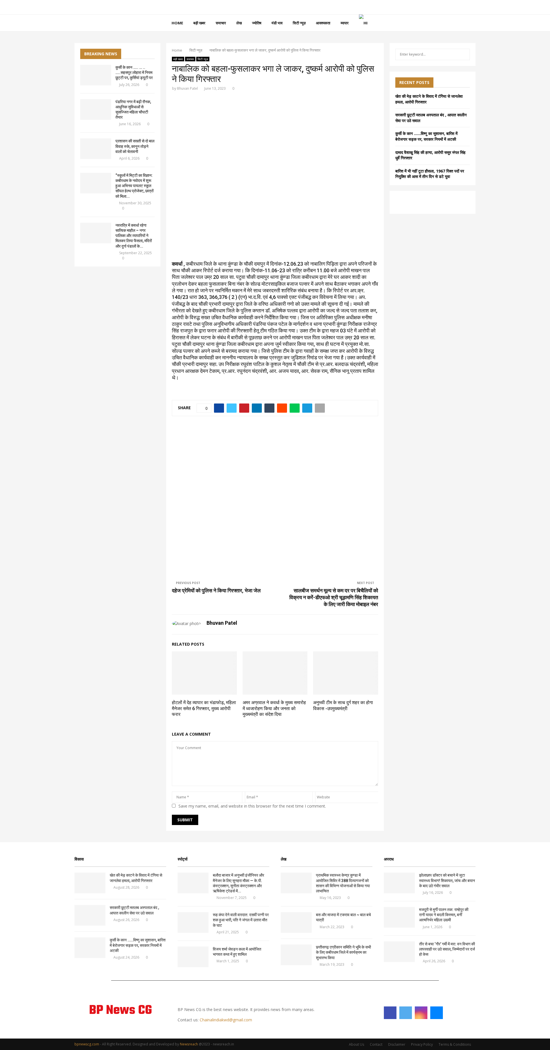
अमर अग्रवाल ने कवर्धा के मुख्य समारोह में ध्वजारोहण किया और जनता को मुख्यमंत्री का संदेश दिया (274, 708)
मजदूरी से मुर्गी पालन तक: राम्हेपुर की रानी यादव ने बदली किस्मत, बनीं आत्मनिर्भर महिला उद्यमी (444, 914)
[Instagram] (421, 1012)
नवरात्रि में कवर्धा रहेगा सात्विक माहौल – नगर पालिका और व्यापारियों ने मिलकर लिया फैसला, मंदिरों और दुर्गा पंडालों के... (133, 235)
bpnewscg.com (86, 1044)
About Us (356, 1044)
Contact (376, 1044)
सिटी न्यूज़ (299, 23)
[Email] (436, 1012)
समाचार (221, 23)
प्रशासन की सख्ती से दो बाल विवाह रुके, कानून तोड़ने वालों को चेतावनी (134, 146)
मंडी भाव (277, 23)
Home (177, 23)
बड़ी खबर (199, 23)
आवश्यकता (323, 23)
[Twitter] (405, 1012)
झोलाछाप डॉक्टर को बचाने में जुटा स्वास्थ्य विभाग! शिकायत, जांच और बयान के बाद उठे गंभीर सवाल (447, 880)
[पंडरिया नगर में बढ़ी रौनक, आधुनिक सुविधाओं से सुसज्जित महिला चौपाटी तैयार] (95, 109)
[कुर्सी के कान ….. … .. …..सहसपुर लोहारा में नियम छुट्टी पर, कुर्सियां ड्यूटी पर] (95, 75)
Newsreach (189, 1044)
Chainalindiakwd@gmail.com (226, 1019)
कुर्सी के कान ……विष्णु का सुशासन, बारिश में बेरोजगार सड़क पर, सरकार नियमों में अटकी (426, 136)
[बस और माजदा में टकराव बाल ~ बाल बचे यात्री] (296, 922)
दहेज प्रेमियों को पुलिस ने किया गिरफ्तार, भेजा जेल (216, 590)
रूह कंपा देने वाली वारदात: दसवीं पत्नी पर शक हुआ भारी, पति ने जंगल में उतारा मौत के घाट (241, 919)
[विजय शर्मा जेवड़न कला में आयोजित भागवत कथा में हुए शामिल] (193, 957)
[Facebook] (390, 1012)
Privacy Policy (422, 1044)
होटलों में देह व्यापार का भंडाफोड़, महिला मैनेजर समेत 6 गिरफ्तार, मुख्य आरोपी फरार (204, 708)
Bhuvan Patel (187, 88)
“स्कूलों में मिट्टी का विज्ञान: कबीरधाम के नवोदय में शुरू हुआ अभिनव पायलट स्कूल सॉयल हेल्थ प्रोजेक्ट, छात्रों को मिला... (134, 186)
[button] (180, 171)
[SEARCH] (464, 54)
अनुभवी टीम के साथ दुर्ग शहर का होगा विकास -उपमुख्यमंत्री (343, 705)
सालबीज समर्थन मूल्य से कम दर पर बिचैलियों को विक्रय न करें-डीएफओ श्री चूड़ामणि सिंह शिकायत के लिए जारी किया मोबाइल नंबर (333, 597)
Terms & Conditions (455, 1044)
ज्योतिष (256, 23)
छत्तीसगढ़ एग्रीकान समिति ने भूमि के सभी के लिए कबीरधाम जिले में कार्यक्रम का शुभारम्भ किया (343, 952)
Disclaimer (396, 1044)
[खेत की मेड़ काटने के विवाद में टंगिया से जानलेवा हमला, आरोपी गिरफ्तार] (89, 883)
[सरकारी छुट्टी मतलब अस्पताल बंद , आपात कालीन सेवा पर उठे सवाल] (89, 915)
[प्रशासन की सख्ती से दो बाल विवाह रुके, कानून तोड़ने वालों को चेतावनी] (95, 148)
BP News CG (120, 1011)
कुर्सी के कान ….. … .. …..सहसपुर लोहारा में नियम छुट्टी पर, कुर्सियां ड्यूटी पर (134, 72)
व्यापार (345, 23)
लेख (239, 23)
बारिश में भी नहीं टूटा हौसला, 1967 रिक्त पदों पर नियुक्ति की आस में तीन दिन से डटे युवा (429, 173)
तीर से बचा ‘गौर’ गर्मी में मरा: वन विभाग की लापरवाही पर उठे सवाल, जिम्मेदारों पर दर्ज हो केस (447, 949)
